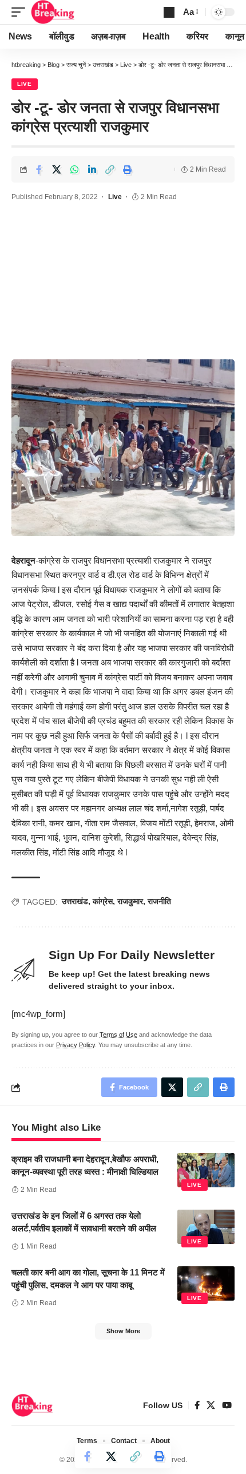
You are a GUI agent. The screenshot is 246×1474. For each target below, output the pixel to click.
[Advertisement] (123, 282)
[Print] (128, 169)
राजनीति (159, 901)
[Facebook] (197, 1405)
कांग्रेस (103, 901)
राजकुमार (130, 901)
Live (24, 84)
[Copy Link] (110, 169)
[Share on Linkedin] (92, 169)
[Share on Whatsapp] (74, 169)
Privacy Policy (75, 1044)
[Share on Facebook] (39, 169)
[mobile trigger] (21, 12)
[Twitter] (211, 1405)
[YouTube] (227, 1405)
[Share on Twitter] (57, 169)
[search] (169, 12)
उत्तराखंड (75, 901)
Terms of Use (118, 1034)
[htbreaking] (53, 12)
